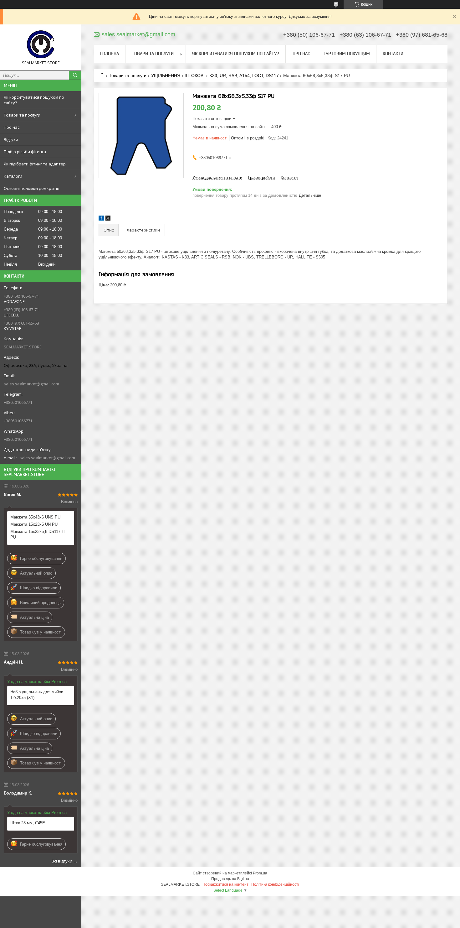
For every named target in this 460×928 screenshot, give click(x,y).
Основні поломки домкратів (31, 188)
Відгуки (11, 139)
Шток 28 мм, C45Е (27, 823)
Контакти (393, 53)
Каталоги (13, 176)
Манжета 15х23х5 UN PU (34, 524)
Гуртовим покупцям (347, 53)
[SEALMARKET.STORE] (41, 44)
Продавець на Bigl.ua (230, 879)
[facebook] (101, 219)
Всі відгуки (62, 861)
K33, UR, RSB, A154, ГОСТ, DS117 (244, 75)
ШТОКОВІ (195, 75)
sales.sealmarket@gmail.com (31, 384)
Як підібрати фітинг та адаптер (35, 164)
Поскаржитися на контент (225, 884)
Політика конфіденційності (275, 884)
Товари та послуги (22, 115)
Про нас (11, 127)
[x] (107, 219)
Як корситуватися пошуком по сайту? (34, 100)
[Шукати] (75, 75)
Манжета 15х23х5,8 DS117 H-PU (38, 534)
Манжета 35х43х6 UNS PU (35, 517)
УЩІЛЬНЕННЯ (165, 75)
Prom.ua (260, 873)
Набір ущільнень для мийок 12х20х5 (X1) (36, 695)
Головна (109, 53)
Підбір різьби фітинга (25, 151)
